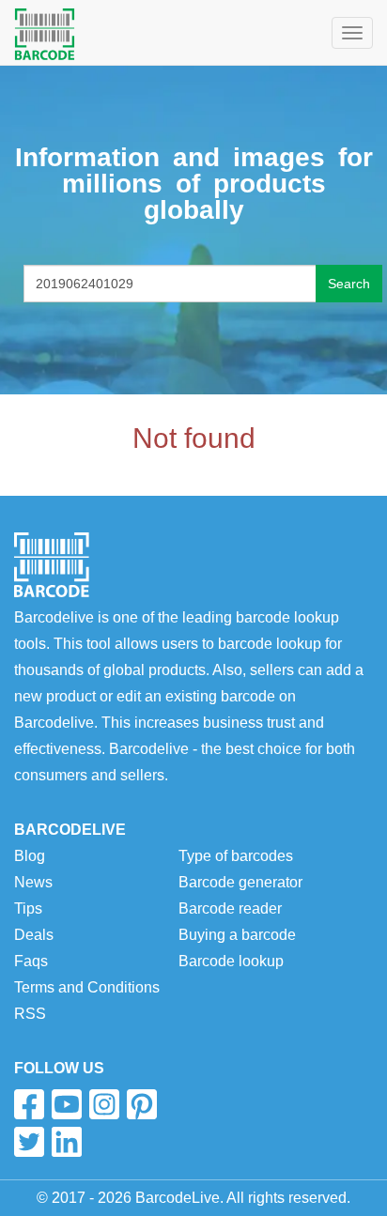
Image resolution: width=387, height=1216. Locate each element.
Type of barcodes (235, 856)
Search (349, 283)
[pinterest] (142, 1104)
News (33, 882)
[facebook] (29, 1104)
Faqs (31, 961)
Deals (34, 935)
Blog (29, 856)
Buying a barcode (237, 935)
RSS (30, 1014)
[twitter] (29, 1142)
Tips (28, 908)
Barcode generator (240, 882)
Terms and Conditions (87, 987)
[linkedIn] (67, 1142)
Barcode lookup (231, 961)
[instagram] (104, 1104)
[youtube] (67, 1104)
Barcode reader (230, 908)
